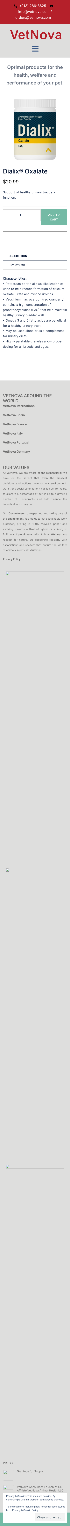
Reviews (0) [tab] (17, 264)
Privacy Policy (12, 559)
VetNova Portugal (16, 442)
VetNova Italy (13, 433)
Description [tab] (18, 256)
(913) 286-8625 (33, 6)
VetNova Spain (14, 415)
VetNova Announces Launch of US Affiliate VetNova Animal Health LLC (40, 1488)
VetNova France (15, 424)
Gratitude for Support (31, 1471)
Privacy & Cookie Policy (25, 1510)
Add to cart (54, 217)
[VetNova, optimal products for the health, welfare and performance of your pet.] (35, 34)
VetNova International (19, 406)
